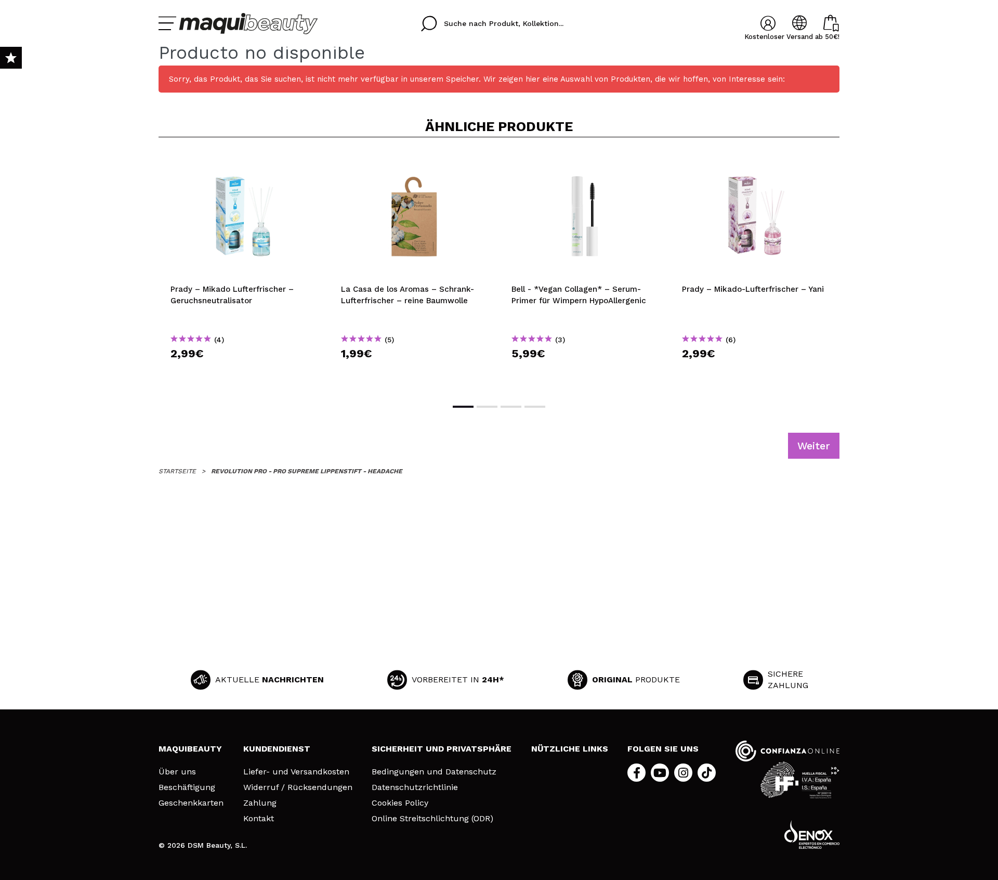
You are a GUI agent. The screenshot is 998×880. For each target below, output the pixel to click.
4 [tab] (534, 407)
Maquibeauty (190, 749)
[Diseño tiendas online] (811, 834)
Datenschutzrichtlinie (415, 787)
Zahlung (260, 803)
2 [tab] (487, 407)
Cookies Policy (400, 803)
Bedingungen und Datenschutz (434, 772)
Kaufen (244, 372)
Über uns (177, 772)
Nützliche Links (569, 749)
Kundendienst (276, 749)
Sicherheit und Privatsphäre (441, 749)
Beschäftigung (187, 787)
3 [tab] (511, 407)
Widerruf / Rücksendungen (297, 787)
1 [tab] (463, 407)
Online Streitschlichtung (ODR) (432, 818)
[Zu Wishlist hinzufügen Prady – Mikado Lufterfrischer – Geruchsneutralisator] (243, 162)
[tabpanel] (244, 269)
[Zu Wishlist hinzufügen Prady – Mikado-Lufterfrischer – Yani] (755, 162)
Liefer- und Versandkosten (296, 772)
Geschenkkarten (191, 803)
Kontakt (258, 818)
